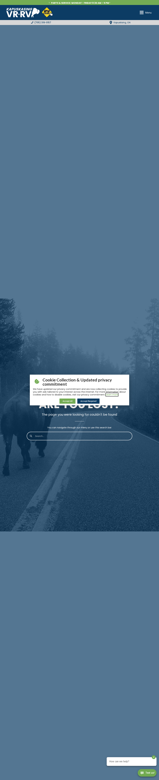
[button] (49, 3)
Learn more (112, 394)
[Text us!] (147, 773)
